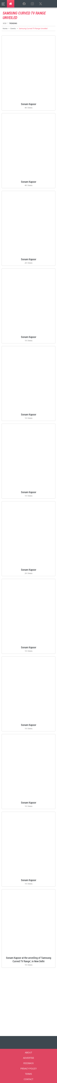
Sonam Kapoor (28, 104)
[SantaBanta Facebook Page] (24, 4)
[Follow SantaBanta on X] (41, 4)
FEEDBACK (28, 1063)
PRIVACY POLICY (28, 1068)
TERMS (28, 1073)
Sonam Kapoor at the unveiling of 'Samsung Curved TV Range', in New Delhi (28, 959)
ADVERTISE (28, 1057)
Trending (13, 23)
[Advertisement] (28, 1001)
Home (5, 28)
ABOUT (28, 1052)
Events (13, 28)
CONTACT (28, 1079)
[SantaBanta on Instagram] (32, 4)
